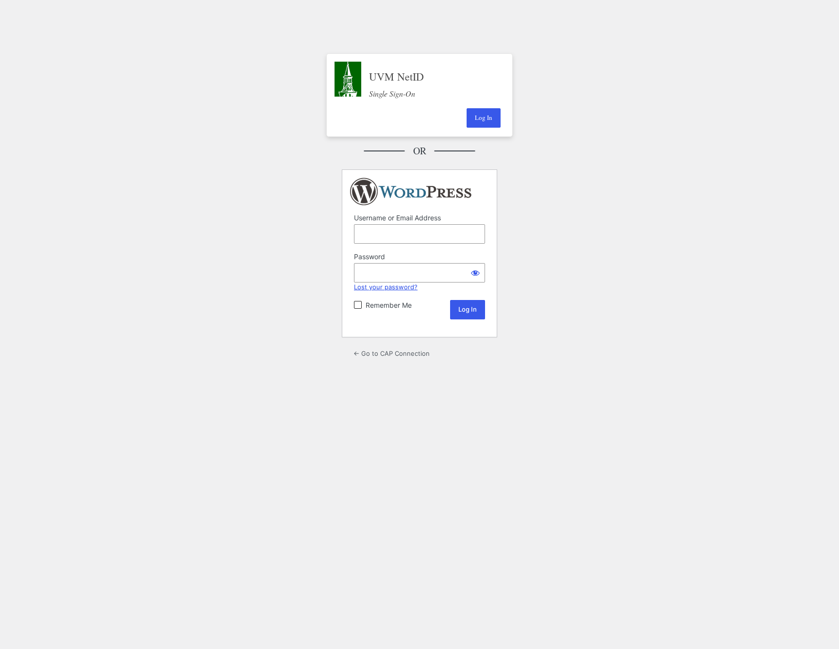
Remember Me (389, 305)
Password (369, 256)
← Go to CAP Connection (391, 353)
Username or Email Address (397, 218)
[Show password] (475, 273)
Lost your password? (386, 287)
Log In (483, 117)
